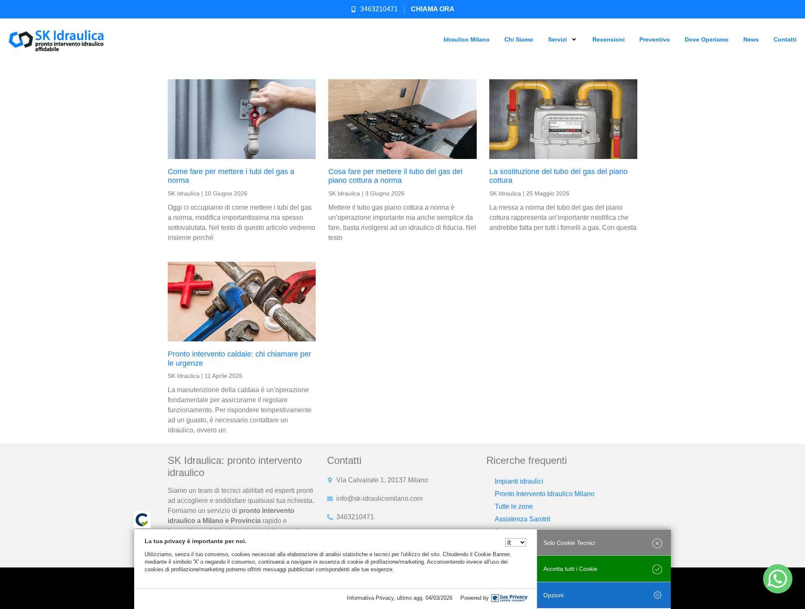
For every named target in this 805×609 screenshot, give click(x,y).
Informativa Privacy (370, 598)
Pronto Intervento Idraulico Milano (545, 493)
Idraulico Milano (467, 39)
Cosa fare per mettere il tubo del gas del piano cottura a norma (395, 176)
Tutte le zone (514, 506)
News (751, 39)
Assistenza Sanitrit (522, 519)
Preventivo (654, 39)
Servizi (557, 39)
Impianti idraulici (519, 481)
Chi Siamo (518, 39)
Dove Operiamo (707, 39)
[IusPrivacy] (509, 598)
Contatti (785, 39)
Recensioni (608, 39)
